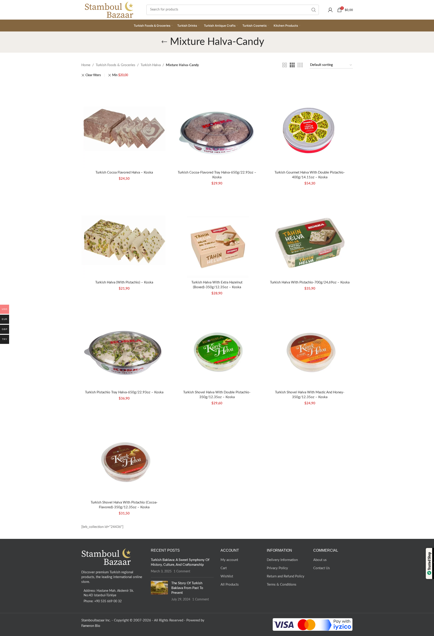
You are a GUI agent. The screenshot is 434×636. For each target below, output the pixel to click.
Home (85, 65)
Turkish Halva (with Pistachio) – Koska (124, 282)
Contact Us (321, 568)
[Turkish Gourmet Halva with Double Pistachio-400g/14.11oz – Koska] (310, 125)
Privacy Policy (277, 568)
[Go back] (164, 42)
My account (229, 560)
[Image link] (106, 556)
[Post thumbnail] (159, 591)
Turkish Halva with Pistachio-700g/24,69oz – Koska (309, 282)
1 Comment (182, 571)
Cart (224, 568)
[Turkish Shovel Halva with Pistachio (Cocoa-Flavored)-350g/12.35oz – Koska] (124, 455)
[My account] (330, 9)
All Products (230, 584)
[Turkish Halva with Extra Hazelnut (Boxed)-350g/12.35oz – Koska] (217, 235)
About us (320, 560)
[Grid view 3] (292, 65)
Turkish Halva (151, 65)
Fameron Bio (90, 626)
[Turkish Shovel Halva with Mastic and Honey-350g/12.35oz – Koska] (310, 345)
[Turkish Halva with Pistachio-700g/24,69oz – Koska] (310, 235)
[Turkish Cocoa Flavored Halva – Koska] (124, 125)
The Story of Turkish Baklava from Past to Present (187, 587)
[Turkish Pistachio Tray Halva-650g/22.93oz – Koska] (124, 345)
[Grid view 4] (300, 65)
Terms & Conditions (281, 584)
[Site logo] (109, 9)
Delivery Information (282, 560)
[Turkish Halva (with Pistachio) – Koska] (124, 235)
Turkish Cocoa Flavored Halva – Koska (124, 172)
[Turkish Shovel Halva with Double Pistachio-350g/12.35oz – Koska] (217, 345)
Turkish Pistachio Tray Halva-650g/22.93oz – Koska (124, 392)
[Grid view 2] (284, 65)
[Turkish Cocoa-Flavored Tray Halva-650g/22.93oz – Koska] (217, 125)
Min (120, 75)
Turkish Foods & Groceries (115, 65)
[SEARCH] (313, 10)
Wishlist (227, 576)
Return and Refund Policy (285, 576)
